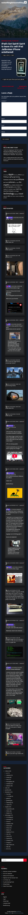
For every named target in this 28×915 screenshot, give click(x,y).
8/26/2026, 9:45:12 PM (18, 217)
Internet (8, 825)
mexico (14, 185)
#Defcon (8, 669)
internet (11, 179)
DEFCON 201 (10, 473)
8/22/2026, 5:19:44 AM (15, 414)
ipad (10, 79)
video (8, 196)
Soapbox (7, 806)
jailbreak (22, 79)
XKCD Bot (10, 217)
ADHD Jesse (10, 624)
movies (18, 185)
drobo (23, 174)
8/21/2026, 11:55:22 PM (11, 427)
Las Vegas (17, 182)
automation (8, 819)
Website (3, 131)
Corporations (9, 808)
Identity (10, 913)
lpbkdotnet (10, 425)
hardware (4, 40)
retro (7, 834)
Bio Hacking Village (14, 693)
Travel (7, 804)
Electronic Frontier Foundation (9, 871)
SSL (14, 191)
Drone (7, 821)
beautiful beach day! (8, 86)
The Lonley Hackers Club (11, 689)
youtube (5, 197)
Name (3, 118)
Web (7, 846)
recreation (11, 189)
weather (17, 196)
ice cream (9, 796)
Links (6, 787)
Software (10, 191)
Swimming (8, 802)
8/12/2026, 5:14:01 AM (15, 637)
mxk (9, 324)
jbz (9, 509)
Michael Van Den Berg (18, 913)
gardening (8, 800)
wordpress (21, 196)
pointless (15, 187)
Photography (9, 781)
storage (17, 191)
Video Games (12, 196)
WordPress (18, 911)
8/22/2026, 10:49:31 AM (15, 384)
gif (11, 177)
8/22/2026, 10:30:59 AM (17, 286)
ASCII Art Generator (7, 873)
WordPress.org (6, 905)
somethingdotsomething (12, 2)
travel (21, 194)
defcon (20, 174)
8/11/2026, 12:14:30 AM (15, 752)
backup (16, 174)
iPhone (9, 40)
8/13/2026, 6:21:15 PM (15, 590)
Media (11, 185)
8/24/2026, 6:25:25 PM (15, 240)
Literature (8, 775)
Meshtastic (18, 678)
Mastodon (13, 154)
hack (8, 79)
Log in (4, 899)
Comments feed (6, 903)
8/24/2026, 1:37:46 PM (15, 248)
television (16, 194)
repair (14, 189)
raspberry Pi (5, 189)
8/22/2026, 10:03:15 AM (15, 406)
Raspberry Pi (9, 832)
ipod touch (17, 79)
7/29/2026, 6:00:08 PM (16, 509)
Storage (8, 842)
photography (9, 187)
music (21, 185)
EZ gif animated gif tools (8, 882)
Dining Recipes (6, 884)
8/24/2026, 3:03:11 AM (15, 255)
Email (3, 125)
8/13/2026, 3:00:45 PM (10, 626)
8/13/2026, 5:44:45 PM (17, 567)
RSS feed (19, 153)
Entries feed (5, 901)
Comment (4, 101)
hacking (18, 177)
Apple (4, 79)
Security (8, 838)
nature (4, 187)
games (8, 177)
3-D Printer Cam (6, 879)
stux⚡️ (9, 567)
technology (15, 40)
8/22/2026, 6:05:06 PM (15, 360)
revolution (8, 783)
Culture (6, 771)
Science (8, 836)
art (14, 174)
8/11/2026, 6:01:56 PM (15, 724)
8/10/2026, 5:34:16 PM (17, 667)
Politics (19, 187)
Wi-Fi (7, 848)
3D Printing (8, 817)
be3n (13, 55)
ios (14, 179)
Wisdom (8, 813)
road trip (19, 189)
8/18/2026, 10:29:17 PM (11, 474)
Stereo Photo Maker (7, 886)
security (5, 191)
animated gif (5, 174)
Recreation (7, 792)
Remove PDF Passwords (8, 875)
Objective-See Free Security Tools (10, 877)
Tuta (9, 286)
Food (5, 177)
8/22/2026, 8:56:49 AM (16, 324)
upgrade (5, 196)
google (14, 177)
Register (5, 897)
